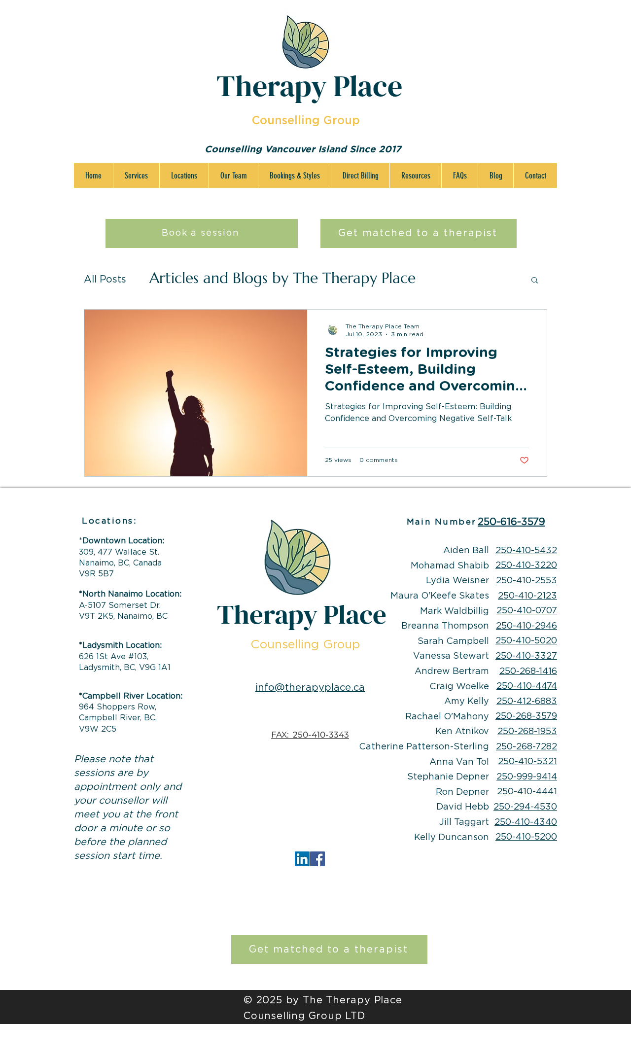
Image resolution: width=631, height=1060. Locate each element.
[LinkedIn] (302, 858)
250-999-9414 (526, 777)
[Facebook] (317, 858)
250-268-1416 (528, 671)
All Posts (105, 279)
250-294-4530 (525, 807)
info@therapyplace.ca (310, 688)
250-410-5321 (527, 761)
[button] (136, 175)
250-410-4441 (527, 791)
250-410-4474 (526, 686)
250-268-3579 (526, 716)
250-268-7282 (526, 746)
